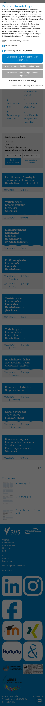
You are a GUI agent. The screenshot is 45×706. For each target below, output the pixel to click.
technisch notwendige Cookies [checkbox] (17, 41)
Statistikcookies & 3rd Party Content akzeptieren (22, 58)
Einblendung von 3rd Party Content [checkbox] (18, 51)
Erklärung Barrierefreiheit (33, 86)
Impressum (16, 86)
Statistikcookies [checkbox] (11, 46)
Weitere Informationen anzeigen (21, 81)
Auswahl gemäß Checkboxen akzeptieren (22, 66)
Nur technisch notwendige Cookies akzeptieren (22, 74)
